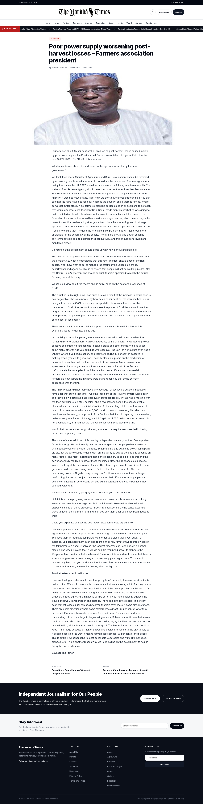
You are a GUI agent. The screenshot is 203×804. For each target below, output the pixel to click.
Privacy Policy (75, 776)
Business (77, 23)
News (56, 23)
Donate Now (150, 698)
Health (120, 23)
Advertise (73, 766)
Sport (111, 23)
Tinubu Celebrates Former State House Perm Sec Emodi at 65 (124, 29)
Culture (138, 23)
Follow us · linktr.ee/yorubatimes (33, 761)
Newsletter (164, 12)
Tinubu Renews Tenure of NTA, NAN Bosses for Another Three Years (62, 29)
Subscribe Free (173, 698)
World (129, 23)
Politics (66, 23)
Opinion (88, 23)
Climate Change (114, 766)
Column (110, 771)
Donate (178, 12)
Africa (110, 752)
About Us (73, 752)
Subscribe (177, 726)
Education (100, 23)
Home (47, 23)
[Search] (152, 12)
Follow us (178, 2)
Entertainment (152, 23)
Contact (73, 761)
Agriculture (112, 757)
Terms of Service (77, 781)
